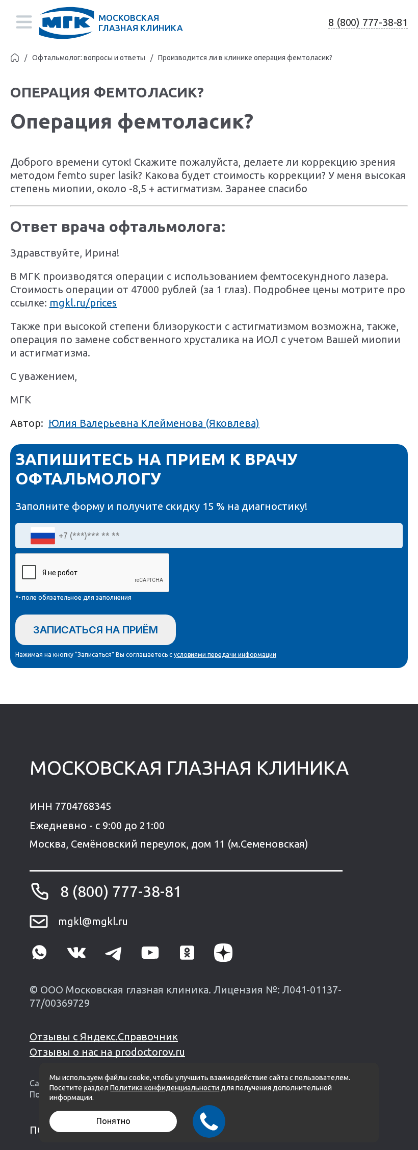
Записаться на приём (95, 630)
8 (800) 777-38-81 (368, 22)
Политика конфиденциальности (164, 1088)
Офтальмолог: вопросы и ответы (88, 58)
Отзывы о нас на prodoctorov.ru (107, 1052)
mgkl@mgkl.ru (93, 921)
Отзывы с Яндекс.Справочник (104, 1036)
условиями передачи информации (225, 654)
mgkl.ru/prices (83, 303)
